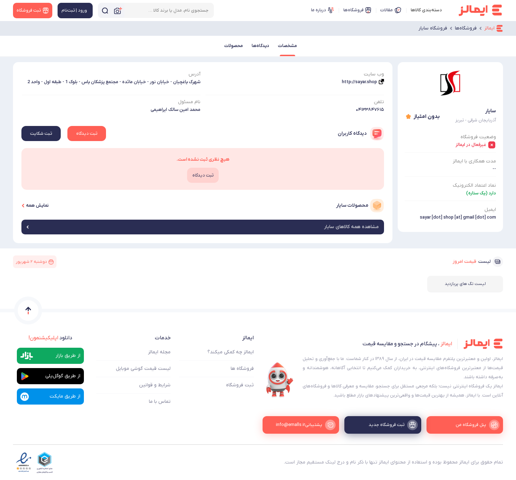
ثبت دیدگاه (86, 133)
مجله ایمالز (159, 352)
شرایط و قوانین (155, 385)
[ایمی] (279, 380)
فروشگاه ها (242, 368)
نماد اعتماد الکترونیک (474, 185)
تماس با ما (160, 401)
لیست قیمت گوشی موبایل (143, 368)
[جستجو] (105, 10)
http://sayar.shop (359, 82)
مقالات (386, 10)
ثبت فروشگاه (240, 385)
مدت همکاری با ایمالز (474, 161)
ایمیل (490, 209)
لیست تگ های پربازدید (465, 284)
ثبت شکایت (41, 133)
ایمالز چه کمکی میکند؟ (230, 352)
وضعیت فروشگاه (478, 137)
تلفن (379, 102)
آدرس (194, 74)
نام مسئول (189, 102)
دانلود (50, 337)
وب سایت (374, 74)
